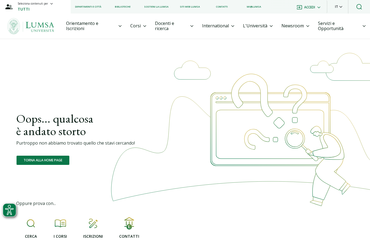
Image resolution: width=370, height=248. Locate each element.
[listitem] (88, 7)
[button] (339, 7)
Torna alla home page (43, 160)
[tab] (94, 26)
